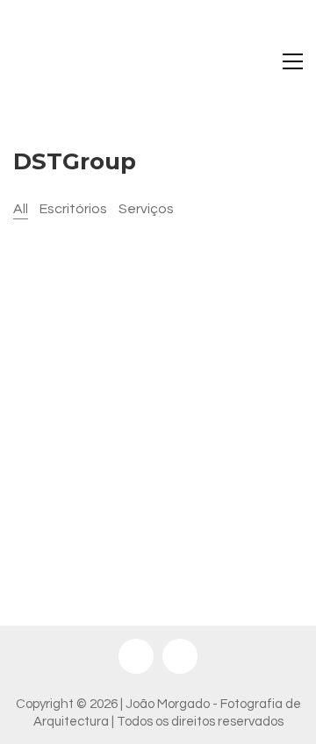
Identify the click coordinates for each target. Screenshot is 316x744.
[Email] (180, 656)
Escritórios (73, 209)
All (20, 209)
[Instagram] (136, 656)
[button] (293, 61)
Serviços (146, 209)
